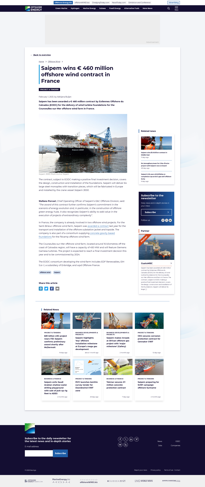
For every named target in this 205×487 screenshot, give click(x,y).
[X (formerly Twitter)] (166, 220)
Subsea (102, 8)
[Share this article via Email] (57, 289)
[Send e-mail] (120, 444)
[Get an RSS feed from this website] (125, 444)
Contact (177, 470)
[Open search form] (168, 8)
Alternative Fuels (131, 8)
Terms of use (168, 470)
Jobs (160, 445)
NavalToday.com (119, 3)
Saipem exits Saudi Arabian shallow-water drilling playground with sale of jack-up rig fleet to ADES (55, 388)
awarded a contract (98, 226)
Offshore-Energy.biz (63, 3)
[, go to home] (33, 8)
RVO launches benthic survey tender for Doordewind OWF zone (86, 386)
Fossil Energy (115, 8)
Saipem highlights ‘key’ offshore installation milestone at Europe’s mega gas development (86, 343)
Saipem (57, 272)
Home (41, 62)
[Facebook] (163, 220)
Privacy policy (156, 470)
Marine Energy (89, 8)
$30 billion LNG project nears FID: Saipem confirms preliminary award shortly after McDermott (55, 342)
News (160, 441)
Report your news (140, 470)
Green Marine (61, 8)
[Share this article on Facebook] (52, 289)
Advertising (174, 3)
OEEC (177, 441)
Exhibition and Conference (139, 3)
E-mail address (32, 446)
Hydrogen (75, 8)
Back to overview (42, 55)
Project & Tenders (49, 89)
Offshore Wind (54, 62)
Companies (175, 445)
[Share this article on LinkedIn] (41, 289)
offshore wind (45, 272)
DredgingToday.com (100, 3)
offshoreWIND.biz (82, 3)
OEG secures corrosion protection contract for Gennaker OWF (149, 339)
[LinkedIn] (170, 220)
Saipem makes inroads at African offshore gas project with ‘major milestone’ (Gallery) (118, 342)
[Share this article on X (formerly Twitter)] (46, 289)
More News (147, 8)
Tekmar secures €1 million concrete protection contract (116, 385)
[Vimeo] (136, 439)
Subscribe (150, 212)
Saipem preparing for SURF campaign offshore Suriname (148, 385)
